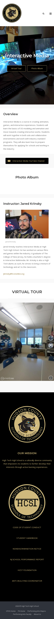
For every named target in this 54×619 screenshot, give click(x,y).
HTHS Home (11, 611)
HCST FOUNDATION (27, 570)
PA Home (21, 611)
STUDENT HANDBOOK (27, 538)
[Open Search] (43, 14)
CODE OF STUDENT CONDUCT (27, 527)
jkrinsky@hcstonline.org (13, 273)
